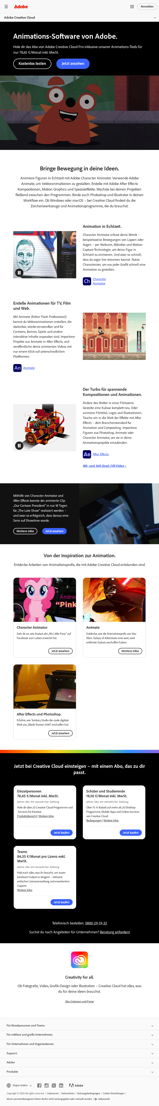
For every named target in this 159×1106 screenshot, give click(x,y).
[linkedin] (61, 1085)
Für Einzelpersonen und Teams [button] (26, 1025)
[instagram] (47, 1085)
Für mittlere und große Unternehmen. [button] (30, 1034)
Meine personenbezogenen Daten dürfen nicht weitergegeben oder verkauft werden (49, 1099)
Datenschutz (67, 1093)
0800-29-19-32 (96, 923)
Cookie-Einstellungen (113, 1093)
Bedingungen (94, 820)
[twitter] (54, 1085)
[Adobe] (20, 6)
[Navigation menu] (6, 6)
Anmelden (147, 6)
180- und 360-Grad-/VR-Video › (104, 466)
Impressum (53, 1093)
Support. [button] (12, 1053)
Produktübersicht (27, 816)
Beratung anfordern (115, 932)
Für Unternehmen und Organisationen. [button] (30, 1044)
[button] (132, 6)
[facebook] (39, 1085)
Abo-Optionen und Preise (79, 1001)
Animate (29, 368)
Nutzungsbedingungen (88, 1093)
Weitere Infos (25, 531)
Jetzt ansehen (73, 63)
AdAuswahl (104, 1099)
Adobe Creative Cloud (19, 17)
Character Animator (99, 281)
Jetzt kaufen (61, 902)
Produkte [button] (12, 1071)
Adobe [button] (11, 1062)
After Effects (101, 454)
